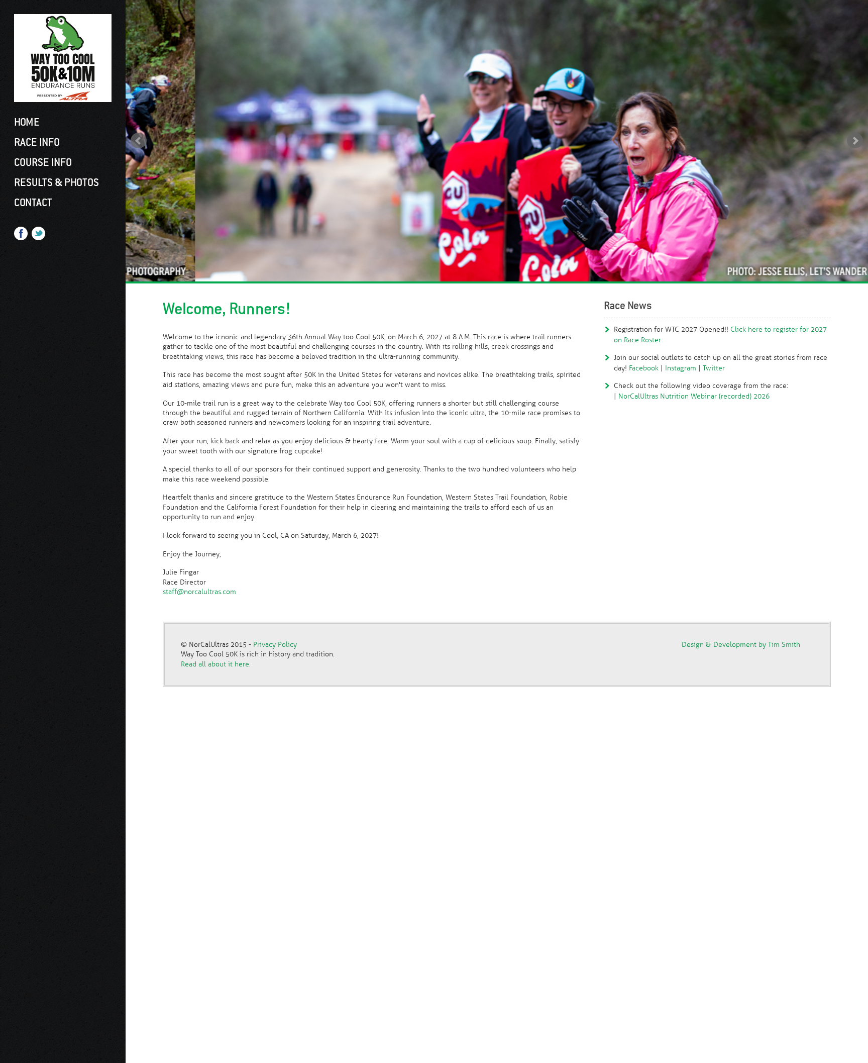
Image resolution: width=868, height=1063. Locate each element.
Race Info (37, 142)
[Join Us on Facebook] (21, 236)
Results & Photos (56, 182)
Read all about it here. (216, 663)
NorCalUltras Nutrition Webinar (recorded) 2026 (694, 396)
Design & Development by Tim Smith (741, 644)
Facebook (644, 368)
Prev (139, 141)
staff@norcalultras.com (199, 591)
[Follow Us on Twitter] (38, 236)
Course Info (43, 162)
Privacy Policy (275, 644)
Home (27, 122)
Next (855, 141)
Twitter (714, 368)
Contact (33, 203)
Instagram (680, 368)
